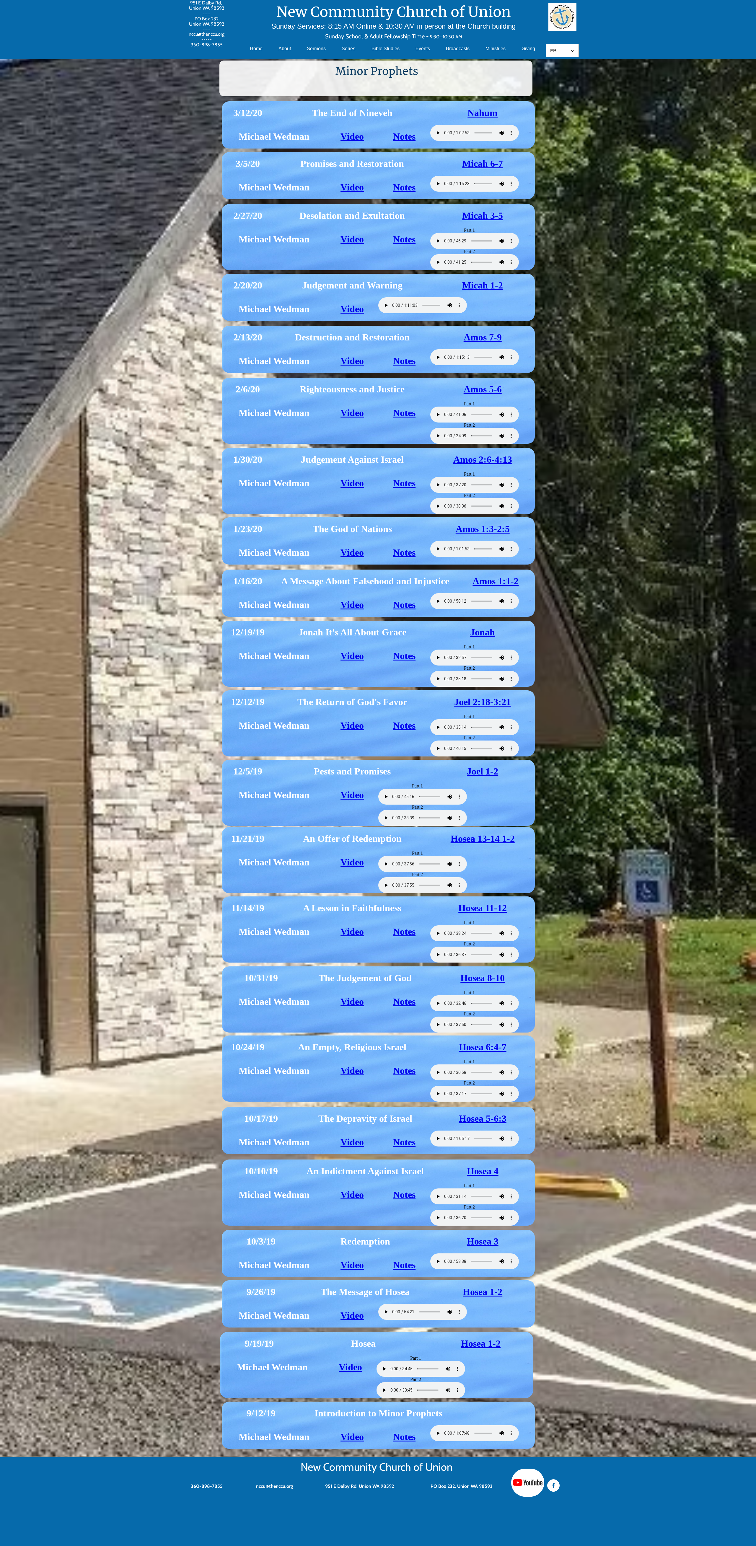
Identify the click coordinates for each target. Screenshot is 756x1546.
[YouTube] (527, 1483)
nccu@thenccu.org (206, 34)
